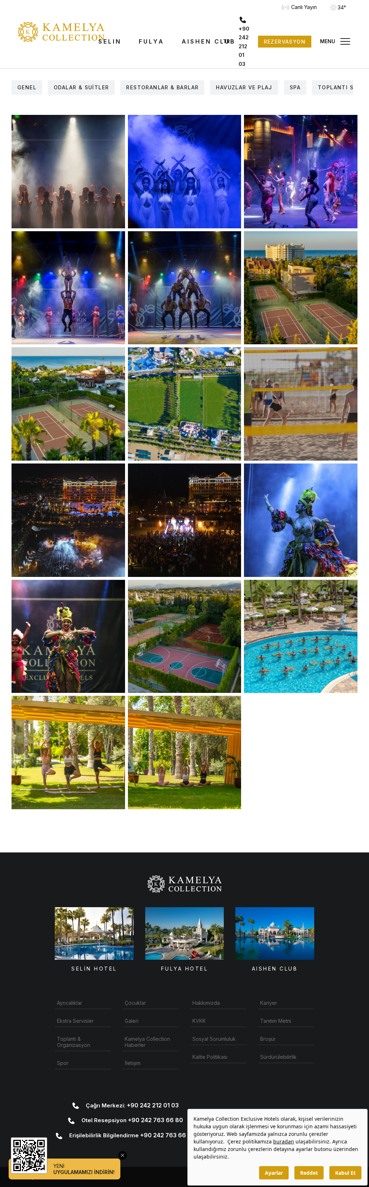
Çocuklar (135, 1003)
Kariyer (268, 1003)
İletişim (133, 1063)
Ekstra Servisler (75, 1021)
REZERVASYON (285, 42)
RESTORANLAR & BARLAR (162, 87)
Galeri (131, 1021)
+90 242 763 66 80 (132, 1120)
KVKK (199, 1021)
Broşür (268, 1039)
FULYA (151, 41)
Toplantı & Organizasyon (73, 1042)
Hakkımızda (206, 1003)
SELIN (109, 41)
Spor (62, 1063)
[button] (336, 41)
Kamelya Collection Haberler (147, 1042)
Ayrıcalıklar (69, 1003)
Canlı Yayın (303, 7)
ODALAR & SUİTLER (81, 87)
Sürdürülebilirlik (278, 1057)
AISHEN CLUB (209, 41)
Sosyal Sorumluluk (214, 1039)
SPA (295, 87)
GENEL (26, 87)
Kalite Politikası (209, 1057)
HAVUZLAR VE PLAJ (244, 87)
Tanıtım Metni (275, 1021)
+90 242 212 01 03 (132, 1105)
